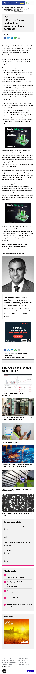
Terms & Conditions (9, 662)
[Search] (29, 9)
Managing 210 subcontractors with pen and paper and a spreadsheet (19, 599)
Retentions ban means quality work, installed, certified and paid (18, 576)
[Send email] (19, 38)
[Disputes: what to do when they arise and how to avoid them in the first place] (18, 407)
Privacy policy (7, 664)
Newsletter (6, 658)
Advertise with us (8, 660)
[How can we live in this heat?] (16, 631)
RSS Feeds (21, 660)
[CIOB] (26, 671)
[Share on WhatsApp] (15, 38)
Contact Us (22, 662)
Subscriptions (23, 658)
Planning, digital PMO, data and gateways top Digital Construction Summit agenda (17, 584)
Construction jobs (12, 522)
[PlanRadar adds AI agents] (18, 431)
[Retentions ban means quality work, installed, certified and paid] (18, 478)
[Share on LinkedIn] (12, 38)
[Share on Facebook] (5, 38)
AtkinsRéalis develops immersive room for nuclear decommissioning (19, 606)
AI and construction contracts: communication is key (16, 592)
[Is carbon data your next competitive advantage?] (18, 383)
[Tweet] (8, 38)
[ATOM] (10, 671)
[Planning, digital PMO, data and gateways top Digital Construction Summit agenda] (18, 454)
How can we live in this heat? (12, 646)
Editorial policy (24, 664)
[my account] (25, 9)
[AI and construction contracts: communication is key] (18, 503)
